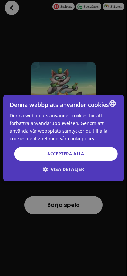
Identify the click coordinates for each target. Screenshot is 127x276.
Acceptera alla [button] (65, 154)
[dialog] (63, 138)
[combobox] (112, 103)
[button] (63, 169)
